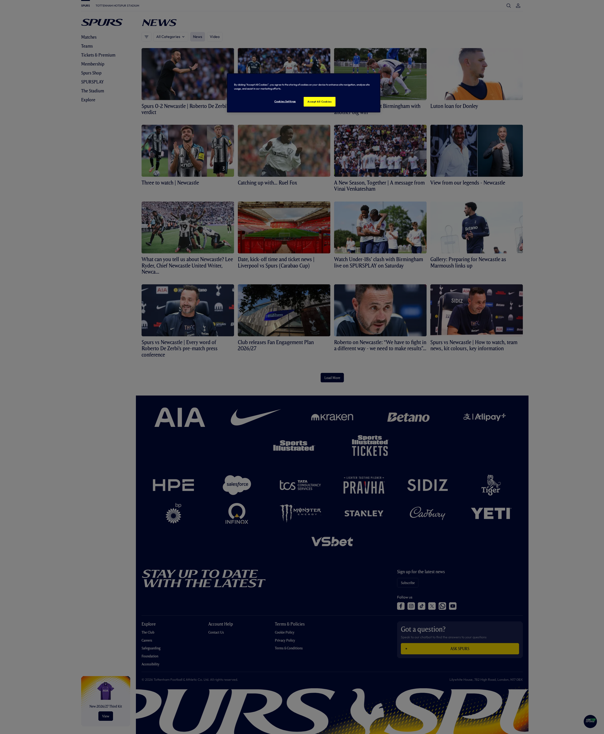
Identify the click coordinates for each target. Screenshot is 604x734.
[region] (303, 92)
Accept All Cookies (319, 101)
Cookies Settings (285, 101)
